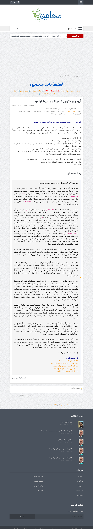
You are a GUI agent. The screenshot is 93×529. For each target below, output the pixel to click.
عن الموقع (80, 481)
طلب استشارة (36, 91)
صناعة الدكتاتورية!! (66, 422)
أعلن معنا (40, 490)
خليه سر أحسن (71, 111)
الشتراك (54, 405)
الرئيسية (80, 476)
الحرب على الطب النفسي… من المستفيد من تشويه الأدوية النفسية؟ (38, 36)
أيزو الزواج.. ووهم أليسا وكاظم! (67, 371)
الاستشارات (79, 490)
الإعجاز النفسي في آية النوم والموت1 (60, 458)
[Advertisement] (46, 56)
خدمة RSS (80, 495)
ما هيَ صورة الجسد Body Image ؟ (66, 369)
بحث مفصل (24, 91)
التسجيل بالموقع (38, 476)
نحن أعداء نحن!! (65, 36)
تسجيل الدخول (66, 405)
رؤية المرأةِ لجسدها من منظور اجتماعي (64, 363)
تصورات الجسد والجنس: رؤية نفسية (65, 366)
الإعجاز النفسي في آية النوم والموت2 (60, 449)
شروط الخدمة (38, 481)
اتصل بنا (80, 486)
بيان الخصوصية (38, 486)
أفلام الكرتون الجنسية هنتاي (68, 360)
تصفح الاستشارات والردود (71, 91)
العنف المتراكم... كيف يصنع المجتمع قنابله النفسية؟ (56, 431)
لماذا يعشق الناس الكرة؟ (64, 440)
